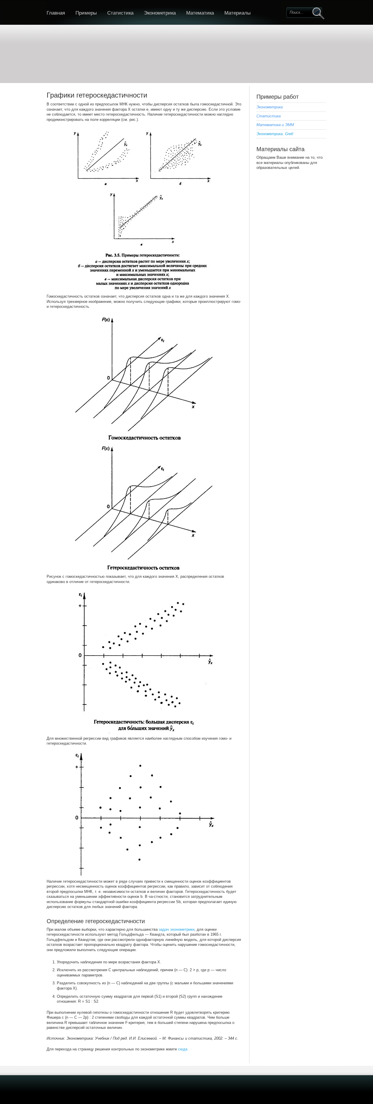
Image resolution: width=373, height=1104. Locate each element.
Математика (200, 13)
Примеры (86, 13)
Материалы (237, 13)
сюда (182, 1049)
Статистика (120, 13)
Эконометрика (160, 13)
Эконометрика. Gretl (274, 134)
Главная (56, 13)
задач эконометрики (176, 929)
